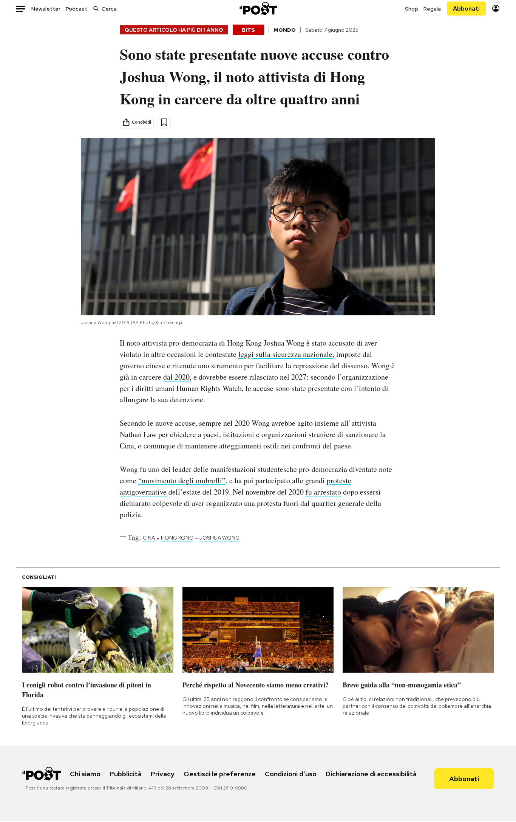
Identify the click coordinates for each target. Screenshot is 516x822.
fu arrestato (323, 492)
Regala (432, 8)
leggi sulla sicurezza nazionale (285, 354)
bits (248, 29)
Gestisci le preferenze (220, 773)
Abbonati (466, 8)
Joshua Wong (219, 537)
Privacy (163, 773)
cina (149, 537)
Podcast (76, 8)
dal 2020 (176, 377)
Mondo (284, 29)
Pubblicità (126, 773)
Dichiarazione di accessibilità (371, 773)
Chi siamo (85, 773)
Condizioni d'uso (291, 773)
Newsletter (45, 8)
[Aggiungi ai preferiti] (164, 122)
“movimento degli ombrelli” (182, 480)
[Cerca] (96, 8)
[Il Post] (258, 8)
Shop (411, 8)
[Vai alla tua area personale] (496, 8)
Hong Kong (177, 537)
